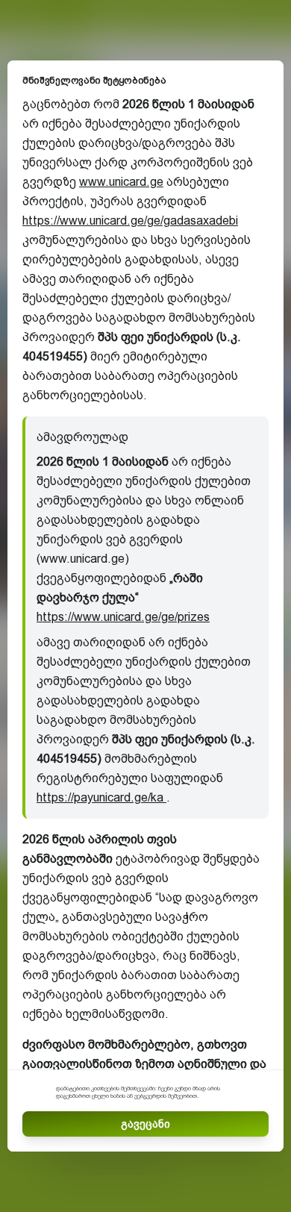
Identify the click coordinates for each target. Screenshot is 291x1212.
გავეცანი (145, 1124)
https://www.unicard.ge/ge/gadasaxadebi (130, 220)
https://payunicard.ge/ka (101, 797)
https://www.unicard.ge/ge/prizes (123, 616)
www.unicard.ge (121, 181)
